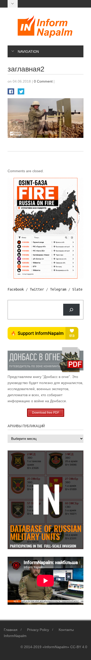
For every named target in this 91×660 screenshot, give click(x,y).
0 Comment (43, 81)
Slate (77, 289)
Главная (10, 630)
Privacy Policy (38, 630)
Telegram (58, 289)
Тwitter (37, 289)
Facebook (16, 289)
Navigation (28, 51)
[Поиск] (71, 310)
